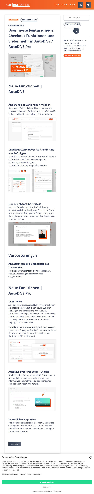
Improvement (16, 26)
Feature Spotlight (72, 24)
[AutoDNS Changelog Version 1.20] (32, 65)
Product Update (29, 20)
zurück (14, 444)
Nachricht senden (72, 56)
